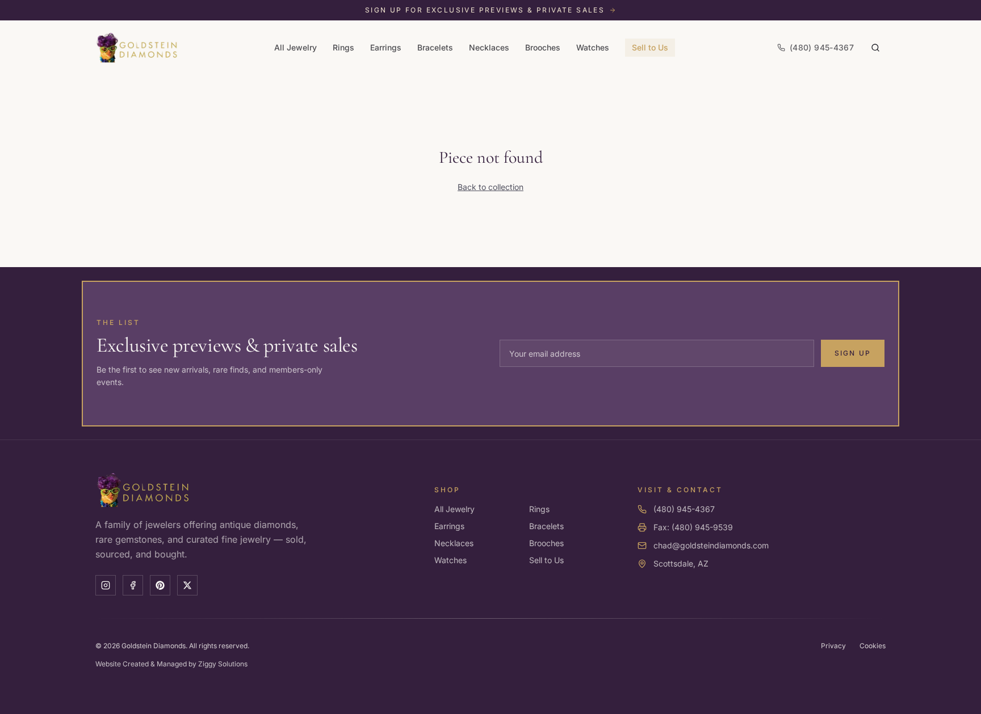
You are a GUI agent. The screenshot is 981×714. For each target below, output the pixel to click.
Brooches (542, 47)
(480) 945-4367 (684, 509)
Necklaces (489, 47)
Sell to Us (650, 47)
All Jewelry (295, 47)
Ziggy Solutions (223, 664)
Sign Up (853, 353)
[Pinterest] (160, 585)
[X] (187, 585)
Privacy (833, 645)
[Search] (875, 47)
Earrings (385, 47)
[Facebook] (133, 585)
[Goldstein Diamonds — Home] (137, 48)
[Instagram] (105, 585)
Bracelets (435, 47)
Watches (592, 47)
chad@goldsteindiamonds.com (711, 545)
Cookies (873, 645)
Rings (343, 47)
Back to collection (490, 187)
